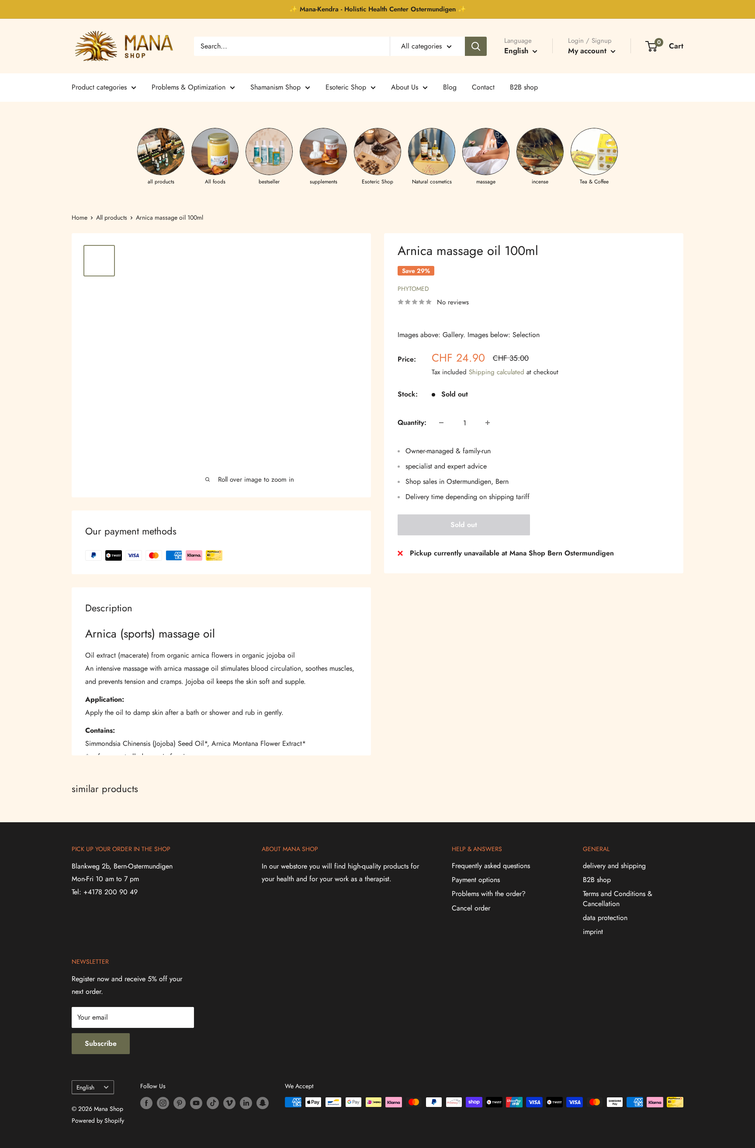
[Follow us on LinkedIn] (246, 1103)
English (85, 1087)
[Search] (476, 46)
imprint (593, 932)
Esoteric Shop (346, 87)
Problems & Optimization (188, 87)
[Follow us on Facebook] (146, 1103)
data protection (605, 918)
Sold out (463, 525)
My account (588, 50)
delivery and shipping (614, 866)
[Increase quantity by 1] (487, 423)
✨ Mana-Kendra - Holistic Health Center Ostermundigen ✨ (377, 9)
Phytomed (413, 288)
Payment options (476, 880)
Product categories (99, 87)
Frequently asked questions (491, 866)
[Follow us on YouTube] (196, 1103)
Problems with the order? (489, 894)
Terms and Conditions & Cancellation (617, 898)
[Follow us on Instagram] (163, 1103)
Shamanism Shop (275, 87)
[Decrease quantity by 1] (441, 423)
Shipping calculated (496, 372)
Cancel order (471, 908)
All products (111, 217)
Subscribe (101, 1043)
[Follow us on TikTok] (213, 1103)
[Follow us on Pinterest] (179, 1103)
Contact (483, 87)
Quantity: (412, 422)
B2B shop (524, 87)
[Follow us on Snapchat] (262, 1103)
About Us (404, 87)
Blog (450, 87)
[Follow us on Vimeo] (229, 1103)
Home (79, 217)
